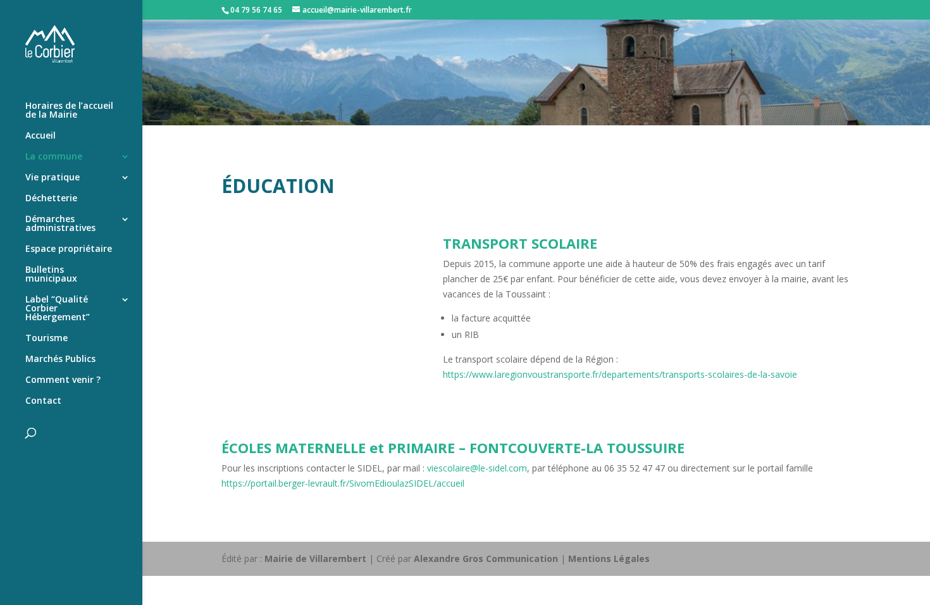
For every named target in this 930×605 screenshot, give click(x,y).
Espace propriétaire (68, 249)
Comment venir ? (63, 380)
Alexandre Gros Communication (486, 558)
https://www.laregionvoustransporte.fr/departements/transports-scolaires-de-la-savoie (620, 374)
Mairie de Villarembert (315, 558)
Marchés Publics (60, 359)
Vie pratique (52, 178)
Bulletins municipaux (51, 274)
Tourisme (46, 339)
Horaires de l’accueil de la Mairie (69, 110)
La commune (53, 157)
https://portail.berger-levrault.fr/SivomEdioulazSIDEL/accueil (342, 483)
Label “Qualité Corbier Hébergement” (57, 309)
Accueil (40, 136)
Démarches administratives (60, 224)
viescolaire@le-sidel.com (477, 468)
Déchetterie (51, 199)
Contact (43, 401)
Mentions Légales (609, 558)
